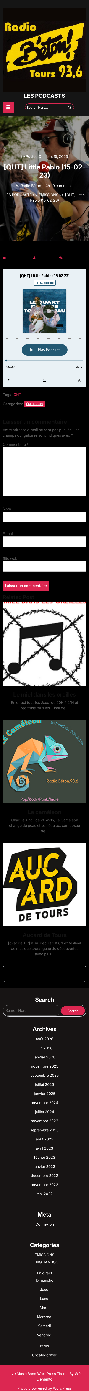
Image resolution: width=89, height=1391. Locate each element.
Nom (7, 509)
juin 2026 (44, 1048)
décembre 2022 (44, 1175)
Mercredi (44, 1316)
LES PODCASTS (44, 95)
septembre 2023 (44, 1130)
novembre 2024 (44, 1102)
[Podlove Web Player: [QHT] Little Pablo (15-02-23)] (44, 328)
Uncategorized (44, 1355)
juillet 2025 (44, 1084)
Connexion (44, 1224)
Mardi (45, 1307)
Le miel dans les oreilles (44, 694)
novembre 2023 (44, 1121)
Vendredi (44, 1335)
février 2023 (44, 1157)
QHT (17, 394)
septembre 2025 (45, 1075)
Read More (43, 644)
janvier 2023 (44, 1166)
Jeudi (44, 1289)
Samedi (44, 1326)
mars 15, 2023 (19, 257)
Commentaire (16, 444)
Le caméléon (44, 812)
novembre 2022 (44, 1184)
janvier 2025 (44, 1093)
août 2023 (44, 1139)
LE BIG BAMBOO (44, 1262)
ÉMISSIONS (48, 194)
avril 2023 (44, 1148)
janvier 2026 (44, 1057)
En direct (44, 1273)
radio (44, 1346)
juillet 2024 (44, 1111)
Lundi (44, 1298)
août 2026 (44, 1039)
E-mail (8, 533)
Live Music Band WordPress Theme (39, 1373)
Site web (10, 558)
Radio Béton (47, 257)
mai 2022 (45, 1193)
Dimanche (44, 1280)
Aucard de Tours (45, 935)
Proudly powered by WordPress (44, 1388)
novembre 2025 (44, 1066)
